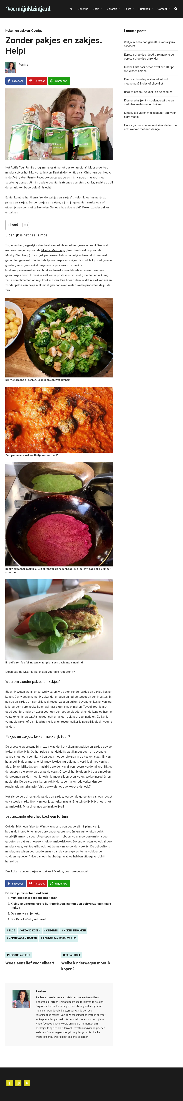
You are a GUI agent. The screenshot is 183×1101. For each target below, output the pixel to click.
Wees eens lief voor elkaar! (29, 963)
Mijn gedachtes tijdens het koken (34, 898)
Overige (37, 30)
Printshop (144, 9)
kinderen (52, 930)
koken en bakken (75, 930)
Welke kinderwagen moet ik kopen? (85, 966)
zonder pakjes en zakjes (59, 938)
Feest (128, 9)
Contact (162, 9)
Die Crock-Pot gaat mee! (28, 919)
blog (12, 930)
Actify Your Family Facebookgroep (35, 177)
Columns (83, 9)
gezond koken (30, 930)
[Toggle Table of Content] (24, 225)
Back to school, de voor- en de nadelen (148, 92)
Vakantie (112, 9)
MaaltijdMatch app (53, 250)
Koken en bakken (17, 30)
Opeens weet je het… (25, 913)
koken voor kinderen (23, 938)
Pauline (41, 991)
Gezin (96, 9)
